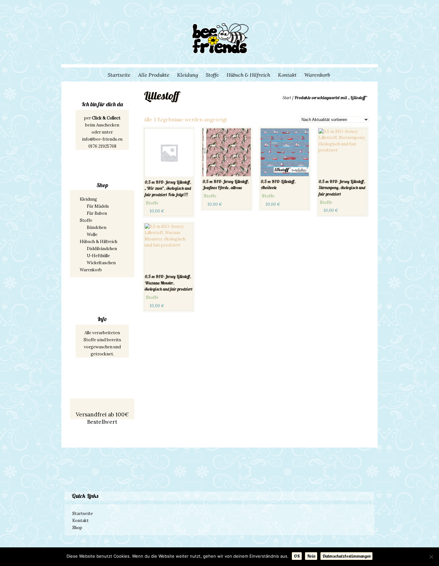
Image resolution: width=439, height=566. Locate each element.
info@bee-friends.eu (102, 139)
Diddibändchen (102, 248)
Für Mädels (98, 206)
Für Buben (97, 213)
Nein (311, 556)
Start (286, 97)
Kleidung (187, 75)
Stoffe (212, 75)
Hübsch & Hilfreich (248, 75)
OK (297, 556)
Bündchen (96, 227)
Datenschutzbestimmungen (346, 556)
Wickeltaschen (101, 263)
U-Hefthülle (98, 255)
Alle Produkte (153, 75)
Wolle (92, 234)
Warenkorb (317, 75)
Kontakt (287, 75)
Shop (77, 527)
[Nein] (431, 556)
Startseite (119, 75)
